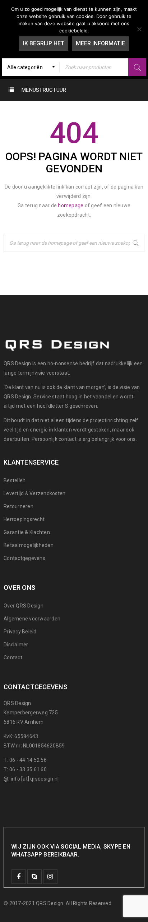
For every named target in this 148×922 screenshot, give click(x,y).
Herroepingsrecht (24, 519)
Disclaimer (16, 644)
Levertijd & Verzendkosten (34, 493)
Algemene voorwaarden (32, 619)
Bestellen (15, 480)
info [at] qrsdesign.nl (35, 779)
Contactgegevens (24, 558)
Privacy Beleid (20, 631)
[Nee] (139, 29)
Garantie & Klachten (27, 532)
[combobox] (31, 67)
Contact (13, 657)
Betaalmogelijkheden (29, 545)
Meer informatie (100, 43)
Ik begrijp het (43, 43)
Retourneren (18, 506)
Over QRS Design (23, 606)
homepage (70, 205)
